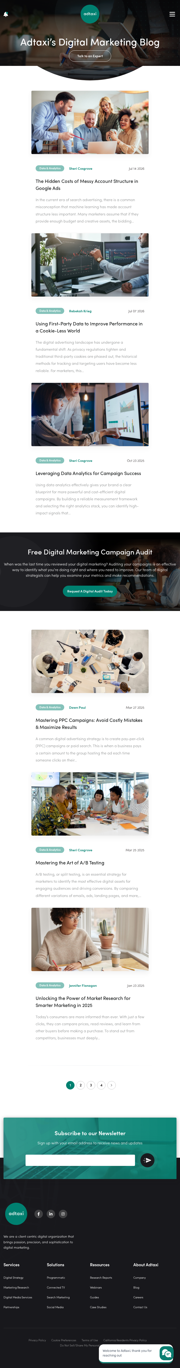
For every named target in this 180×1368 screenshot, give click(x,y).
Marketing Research (16, 1287)
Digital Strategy (13, 1277)
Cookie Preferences (63, 1340)
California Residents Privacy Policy (125, 1340)
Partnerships (11, 1307)
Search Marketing (58, 1297)
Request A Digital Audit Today (90, 591)
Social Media (55, 1307)
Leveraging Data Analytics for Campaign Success (88, 473)
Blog (136, 1287)
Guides (94, 1297)
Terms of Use (90, 1340)
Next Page (111, 1085)
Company (139, 1277)
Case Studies (98, 1307)
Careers (138, 1297)
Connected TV (56, 1287)
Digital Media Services (18, 1297)
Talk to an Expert (90, 55)
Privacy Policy (37, 1340)
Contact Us (140, 1307)
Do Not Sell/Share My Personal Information (87, 1345)
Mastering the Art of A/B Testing (70, 862)
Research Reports (101, 1277)
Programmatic (56, 1277)
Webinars (96, 1287)
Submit (147, 1160)
